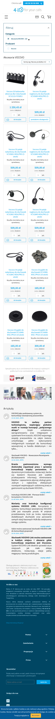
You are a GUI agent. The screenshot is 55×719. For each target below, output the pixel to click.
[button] (11, 17)
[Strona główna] (27, 9)
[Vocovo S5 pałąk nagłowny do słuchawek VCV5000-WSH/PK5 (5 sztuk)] (39, 78)
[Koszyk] (49, 17)
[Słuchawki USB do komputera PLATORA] (27, 392)
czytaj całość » (46, 453)
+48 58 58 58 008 (31, 3)
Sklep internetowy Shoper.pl (14, 623)
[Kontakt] (37, 17)
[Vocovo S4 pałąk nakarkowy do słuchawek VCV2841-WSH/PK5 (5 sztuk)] (15, 256)
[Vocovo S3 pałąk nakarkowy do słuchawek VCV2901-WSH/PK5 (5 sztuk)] (15, 196)
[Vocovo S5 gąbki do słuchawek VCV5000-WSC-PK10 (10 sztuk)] (39, 316)
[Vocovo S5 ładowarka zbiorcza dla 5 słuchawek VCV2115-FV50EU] (15, 78)
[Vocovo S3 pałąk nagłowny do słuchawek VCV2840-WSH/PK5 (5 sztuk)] (39, 135)
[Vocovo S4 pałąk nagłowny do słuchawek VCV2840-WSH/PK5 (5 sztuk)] (39, 196)
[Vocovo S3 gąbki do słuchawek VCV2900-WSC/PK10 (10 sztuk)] (39, 256)
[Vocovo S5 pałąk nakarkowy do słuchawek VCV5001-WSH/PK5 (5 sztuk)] (15, 135)
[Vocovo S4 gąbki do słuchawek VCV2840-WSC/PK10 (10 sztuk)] (15, 316)
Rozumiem (36, 715)
